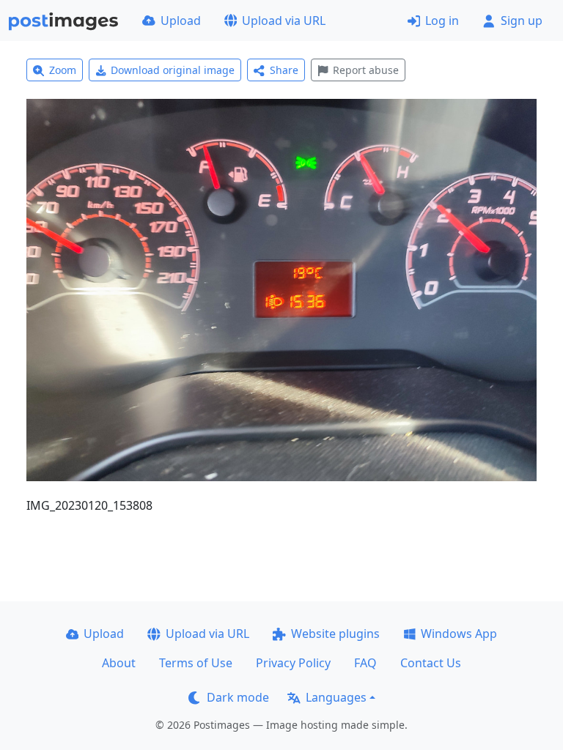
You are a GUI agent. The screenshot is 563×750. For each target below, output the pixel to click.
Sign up (521, 20)
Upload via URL (283, 20)
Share (284, 70)
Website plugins (335, 633)
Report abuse (366, 70)
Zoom (62, 70)
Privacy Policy (293, 663)
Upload (181, 20)
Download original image (173, 70)
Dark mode (238, 697)
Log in (442, 20)
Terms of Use (195, 663)
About (119, 663)
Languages (336, 697)
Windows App (459, 633)
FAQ (365, 663)
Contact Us (430, 663)
